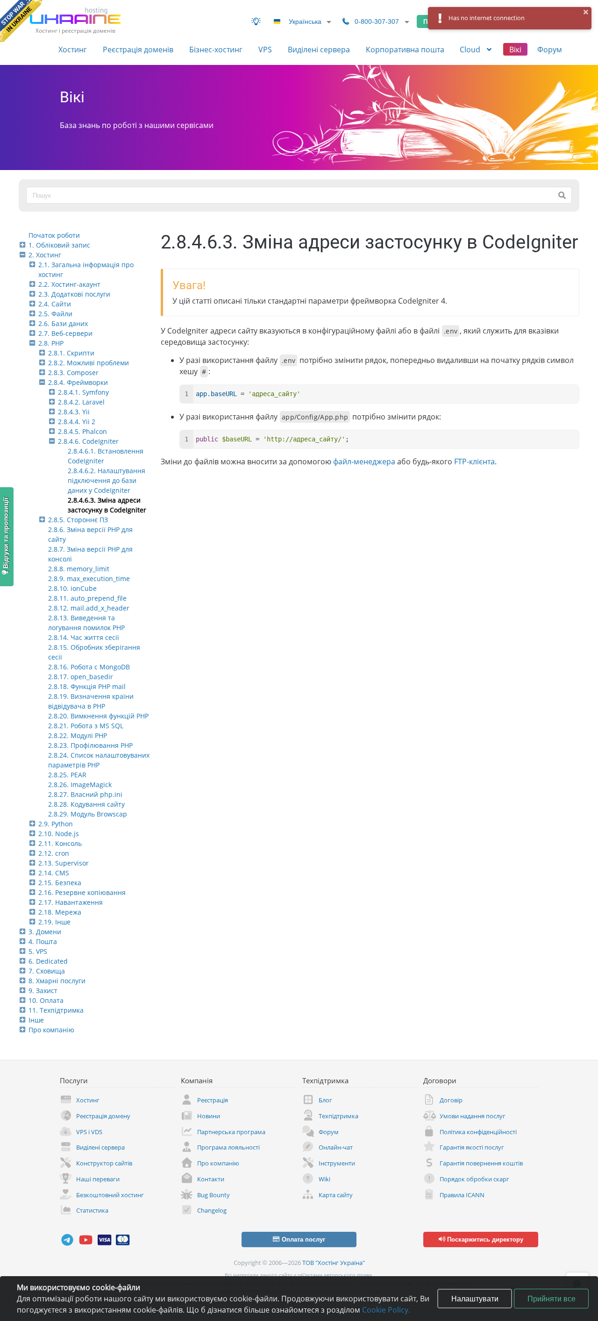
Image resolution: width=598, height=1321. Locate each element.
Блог (325, 1100)
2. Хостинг (44, 254)
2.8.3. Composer (73, 372)
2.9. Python (55, 823)
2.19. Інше (54, 921)
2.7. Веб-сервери (65, 333)
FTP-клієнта (474, 461)
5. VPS (37, 951)
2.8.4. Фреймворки (78, 382)
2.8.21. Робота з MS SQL (85, 725)
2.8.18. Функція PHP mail (87, 686)
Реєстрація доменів (138, 49)
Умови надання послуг (472, 1116)
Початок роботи (54, 235)
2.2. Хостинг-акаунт (69, 284)
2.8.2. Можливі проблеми (88, 362)
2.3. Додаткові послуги (74, 294)
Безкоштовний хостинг (110, 1195)
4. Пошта (42, 941)
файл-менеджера (364, 461)
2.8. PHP (51, 343)
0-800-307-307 (377, 21)
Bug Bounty (213, 1195)
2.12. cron (53, 853)
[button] (586, 12)
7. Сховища (46, 970)
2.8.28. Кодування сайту (86, 804)
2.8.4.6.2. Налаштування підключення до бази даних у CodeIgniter (106, 480)
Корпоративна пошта (405, 49)
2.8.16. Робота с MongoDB (89, 666)
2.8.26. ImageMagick (80, 784)
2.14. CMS (53, 872)
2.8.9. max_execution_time (89, 578)
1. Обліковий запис (59, 245)
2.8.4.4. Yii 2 (76, 421)
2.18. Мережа (59, 912)
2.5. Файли (55, 313)
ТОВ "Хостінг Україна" (333, 1262)
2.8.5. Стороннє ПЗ (78, 519)
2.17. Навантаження (70, 902)
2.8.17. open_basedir (80, 676)
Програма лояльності (228, 1147)
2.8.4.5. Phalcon (82, 431)
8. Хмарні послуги (56, 980)
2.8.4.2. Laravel (81, 402)
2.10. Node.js (58, 833)
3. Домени (44, 931)
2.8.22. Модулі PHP (77, 735)
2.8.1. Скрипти (71, 352)
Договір (451, 1100)
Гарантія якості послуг (472, 1147)
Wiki (324, 1179)
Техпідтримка (338, 1116)
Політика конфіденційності (478, 1132)
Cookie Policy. (386, 1310)
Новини (208, 1116)
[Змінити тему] (256, 21)
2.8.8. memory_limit (78, 568)
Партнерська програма (231, 1132)
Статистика (92, 1210)
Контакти (210, 1179)
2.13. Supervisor (63, 863)
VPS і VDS (89, 1132)
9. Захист (42, 990)
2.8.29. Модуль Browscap (87, 814)
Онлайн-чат (336, 1147)
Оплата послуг (302, 1239)
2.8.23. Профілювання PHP (90, 745)
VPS (265, 49)
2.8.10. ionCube (72, 588)
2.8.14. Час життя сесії (83, 637)
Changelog (212, 1210)
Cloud (471, 49)
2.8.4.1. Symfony (83, 392)
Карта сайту (336, 1195)
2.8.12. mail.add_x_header (88, 608)
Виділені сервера (319, 49)
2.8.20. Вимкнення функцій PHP (98, 715)
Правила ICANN (462, 1195)
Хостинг (72, 49)
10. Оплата (46, 1000)
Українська (305, 21)
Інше (36, 1020)
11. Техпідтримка (56, 1010)
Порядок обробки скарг (474, 1179)
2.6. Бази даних (63, 323)
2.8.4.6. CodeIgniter (88, 441)
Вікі (515, 49)
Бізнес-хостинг (215, 49)
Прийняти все (551, 1298)
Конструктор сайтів (104, 1163)
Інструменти (337, 1163)
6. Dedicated (48, 961)
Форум (549, 49)
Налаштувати (474, 1298)
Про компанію (51, 1029)
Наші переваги (98, 1179)
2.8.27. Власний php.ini (85, 794)
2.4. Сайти (54, 303)
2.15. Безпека (59, 882)
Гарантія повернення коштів (481, 1163)
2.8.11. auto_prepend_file (87, 598)
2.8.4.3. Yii (74, 411)
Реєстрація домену (103, 1116)
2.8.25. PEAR (67, 774)
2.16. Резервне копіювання (82, 892)
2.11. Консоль (60, 843)
